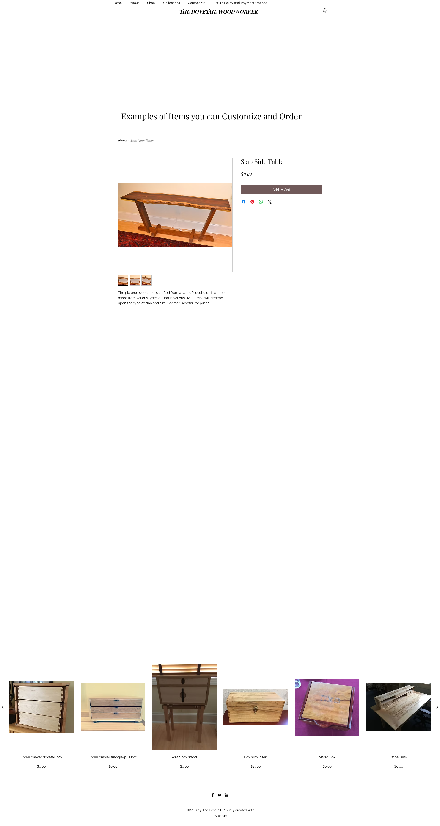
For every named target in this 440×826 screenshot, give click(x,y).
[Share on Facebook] (243, 201)
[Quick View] (41, 707)
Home (122, 140)
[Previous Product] (3, 707)
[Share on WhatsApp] (261, 201)
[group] (220, 719)
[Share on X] (269, 201)
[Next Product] (437, 707)
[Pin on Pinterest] (252, 201)
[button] (325, 10)
